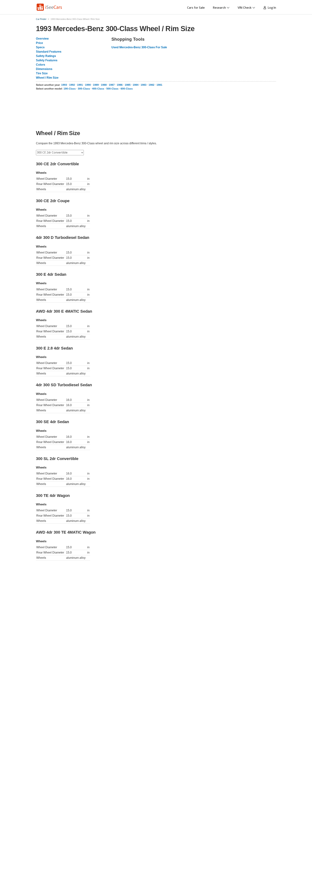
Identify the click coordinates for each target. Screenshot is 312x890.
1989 (96, 84)
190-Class (70, 88)
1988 (104, 84)
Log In (271, 8)
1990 (88, 84)
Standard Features (48, 51)
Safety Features (46, 60)
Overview (42, 38)
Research (219, 8)
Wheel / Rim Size (47, 77)
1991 (80, 84)
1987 (112, 84)
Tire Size (42, 73)
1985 (128, 84)
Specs (40, 47)
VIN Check (245, 8)
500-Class (112, 88)
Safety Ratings (46, 56)
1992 (72, 84)
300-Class (84, 88)
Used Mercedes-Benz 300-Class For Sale (139, 47)
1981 (159, 84)
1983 (143, 84)
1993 (64, 84)
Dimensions (44, 69)
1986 (120, 84)
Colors (40, 64)
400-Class (98, 88)
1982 (151, 84)
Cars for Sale (196, 8)
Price (39, 42)
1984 (135, 84)
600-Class (127, 88)
